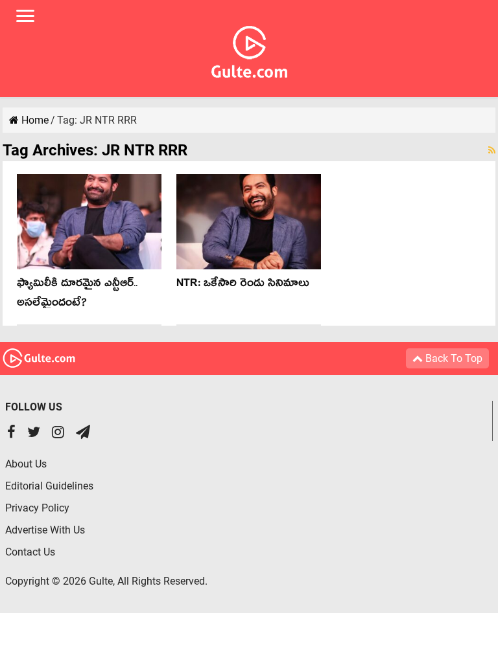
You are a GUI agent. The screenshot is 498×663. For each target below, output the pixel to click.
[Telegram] (83, 433)
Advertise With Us (45, 530)
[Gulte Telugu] (249, 49)
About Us (26, 464)
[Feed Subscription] (491, 150)
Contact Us (30, 552)
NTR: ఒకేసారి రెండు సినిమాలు (242, 285)
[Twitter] (33, 433)
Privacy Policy (37, 508)
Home (34, 120)
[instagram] (58, 433)
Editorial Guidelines (49, 486)
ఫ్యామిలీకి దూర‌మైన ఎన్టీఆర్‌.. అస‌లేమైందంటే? (77, 295)
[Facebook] (11, 433)
